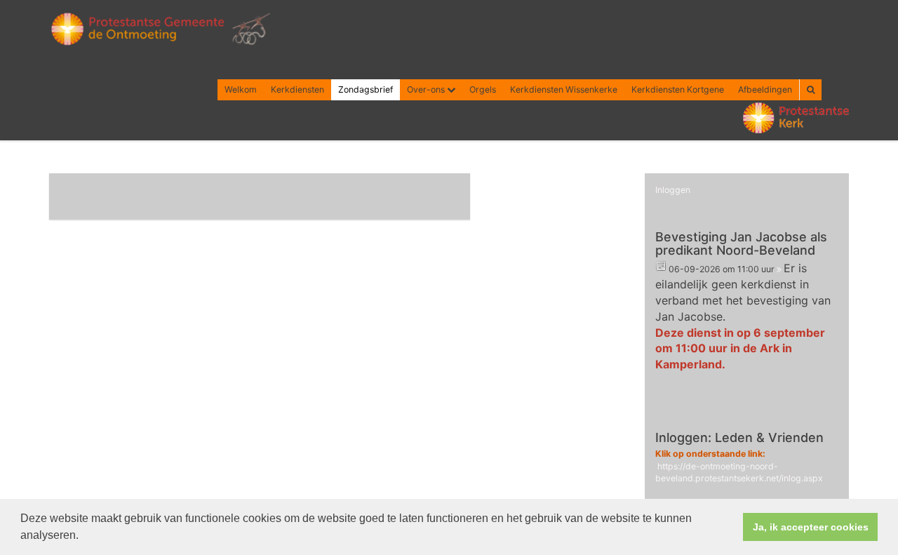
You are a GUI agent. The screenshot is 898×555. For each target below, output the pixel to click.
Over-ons (427, 89)
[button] (83, 537)
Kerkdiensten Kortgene (677, 89)
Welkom (240, 89)
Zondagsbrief (365, 89)
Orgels (482, 89)
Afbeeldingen (765, 89)
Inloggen (672, 190)
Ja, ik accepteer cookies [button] (811, 527)
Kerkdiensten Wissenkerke (563, 89)
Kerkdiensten (297, 89)
